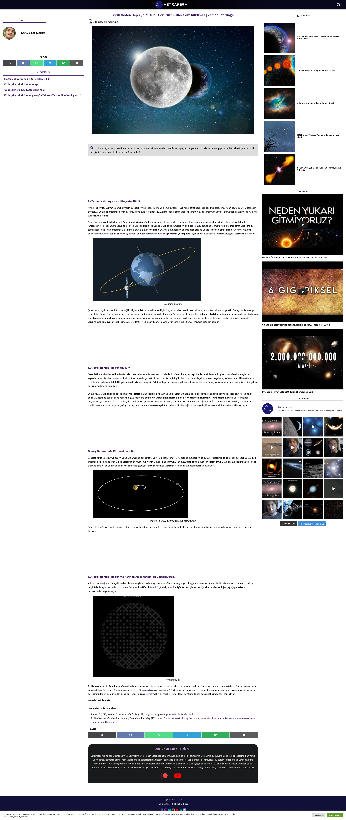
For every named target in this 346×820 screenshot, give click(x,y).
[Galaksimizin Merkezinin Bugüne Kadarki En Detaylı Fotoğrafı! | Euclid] (302, 291)
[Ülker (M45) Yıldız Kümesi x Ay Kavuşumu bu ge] (313, 427)
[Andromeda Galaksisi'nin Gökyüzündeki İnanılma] (333, 447)
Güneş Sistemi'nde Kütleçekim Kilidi (24, 89)
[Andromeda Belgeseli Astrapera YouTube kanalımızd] (333, 468)
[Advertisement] (173, 179)
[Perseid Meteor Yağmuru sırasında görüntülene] (333, 488)
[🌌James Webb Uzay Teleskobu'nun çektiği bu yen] (292, 468)
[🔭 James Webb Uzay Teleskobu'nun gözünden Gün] (313, 447)
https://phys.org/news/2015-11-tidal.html (172, 714)
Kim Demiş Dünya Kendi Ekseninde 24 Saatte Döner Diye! (318, 37)
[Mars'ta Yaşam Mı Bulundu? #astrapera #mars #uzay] (272, 447)
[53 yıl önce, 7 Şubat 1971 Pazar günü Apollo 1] (313, 468)
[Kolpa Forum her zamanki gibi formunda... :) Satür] (333, 427)
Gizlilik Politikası (180, 803)
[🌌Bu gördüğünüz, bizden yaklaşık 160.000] (272, 468)
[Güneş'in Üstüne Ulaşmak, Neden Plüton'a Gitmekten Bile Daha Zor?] (302, 224)
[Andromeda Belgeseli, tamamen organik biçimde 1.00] (272, 427)
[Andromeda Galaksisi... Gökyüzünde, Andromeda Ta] (272, 488)
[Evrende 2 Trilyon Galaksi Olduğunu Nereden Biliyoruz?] (302, 359)
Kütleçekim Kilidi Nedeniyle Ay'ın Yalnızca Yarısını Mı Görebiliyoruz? (42, 95)
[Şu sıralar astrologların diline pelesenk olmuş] (313, 509)
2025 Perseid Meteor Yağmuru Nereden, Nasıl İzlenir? (318, 136)
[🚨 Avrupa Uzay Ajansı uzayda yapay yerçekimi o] (292, 509)
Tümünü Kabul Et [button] (334, 815)
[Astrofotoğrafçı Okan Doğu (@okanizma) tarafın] (313, 488)
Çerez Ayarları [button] (319, 815)
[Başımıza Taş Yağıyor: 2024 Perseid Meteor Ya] (272, 509)
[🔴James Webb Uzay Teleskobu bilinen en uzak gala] (333, 509)
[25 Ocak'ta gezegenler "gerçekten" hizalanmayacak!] (292, 447)
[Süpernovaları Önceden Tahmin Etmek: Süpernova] (292, 488)
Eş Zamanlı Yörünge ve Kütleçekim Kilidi (27, 79)
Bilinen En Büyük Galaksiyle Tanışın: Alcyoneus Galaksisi (319, 169)
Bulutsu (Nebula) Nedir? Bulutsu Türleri (315, 103)
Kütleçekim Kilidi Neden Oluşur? (22, 84)
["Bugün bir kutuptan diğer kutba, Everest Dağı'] (292, 427)
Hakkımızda (163, 803)
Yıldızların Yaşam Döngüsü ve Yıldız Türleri (316, 70)
